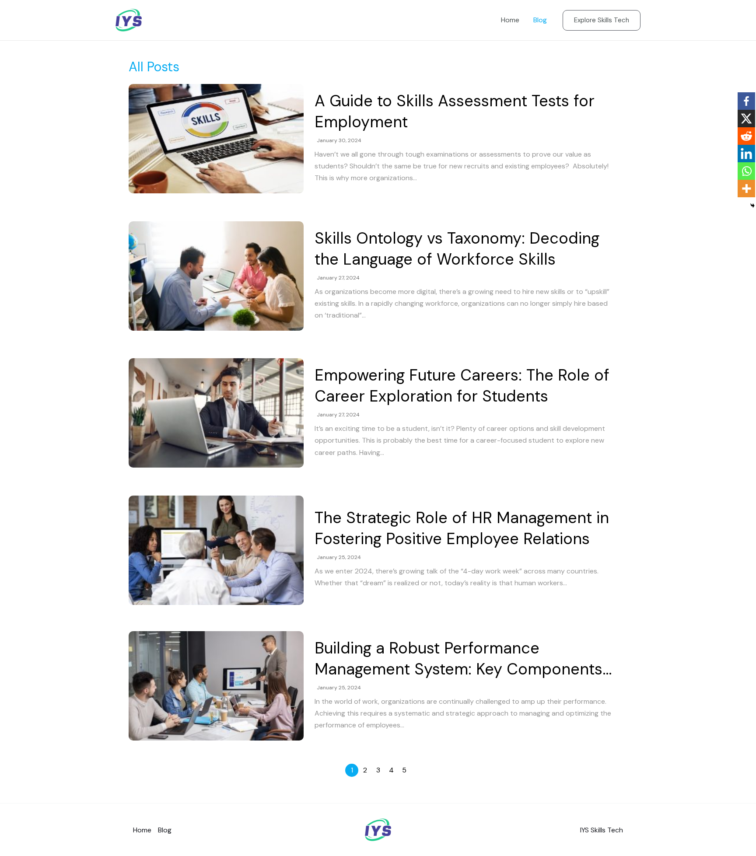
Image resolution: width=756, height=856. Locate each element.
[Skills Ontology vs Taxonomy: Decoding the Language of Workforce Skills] (216, 276)
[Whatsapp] (746, 171)
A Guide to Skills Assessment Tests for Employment (455, 111)
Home (510, 19)
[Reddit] (746, 136)
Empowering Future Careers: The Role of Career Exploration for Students (462, 385)
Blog (540, 19)
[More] (746, 188)
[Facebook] (746, 101)
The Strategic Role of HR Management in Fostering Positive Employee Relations (462, 528)
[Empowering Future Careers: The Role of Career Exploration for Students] (216, 413)
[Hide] (752, 205)
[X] (746, 118)
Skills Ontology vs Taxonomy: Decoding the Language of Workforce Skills (457, 248)
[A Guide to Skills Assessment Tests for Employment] (216, 138)
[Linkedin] (746, 153)
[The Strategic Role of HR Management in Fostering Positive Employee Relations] (216, 550)
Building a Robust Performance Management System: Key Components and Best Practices (458, 659)
